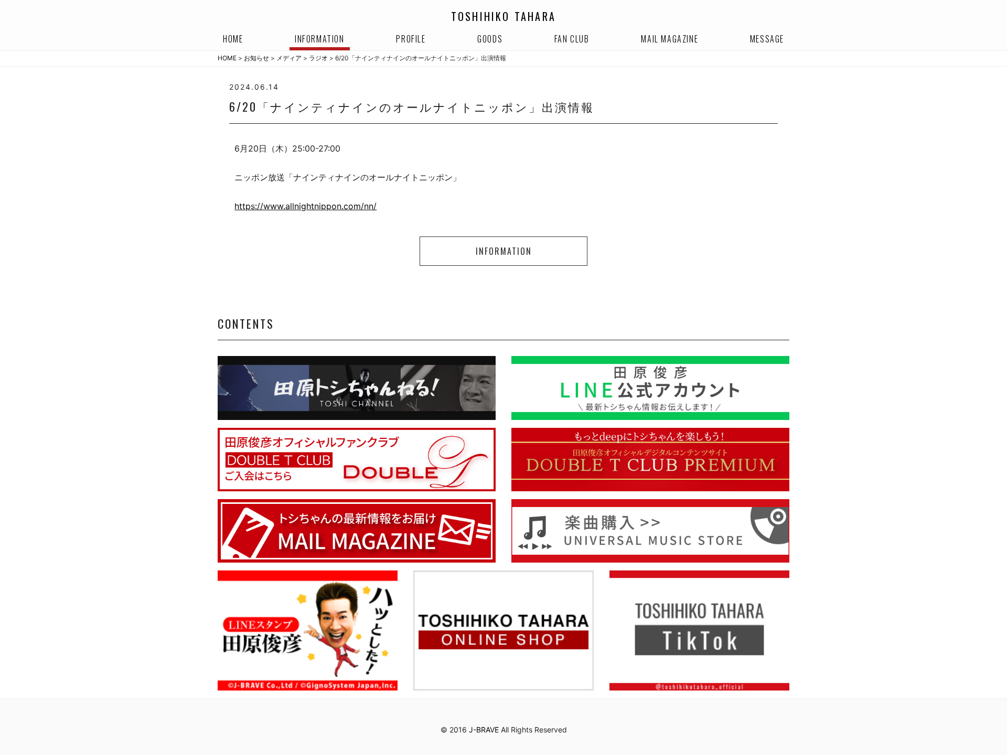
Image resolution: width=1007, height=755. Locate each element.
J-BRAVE (484, 729)
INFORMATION (320, 39)
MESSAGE (767, 39)
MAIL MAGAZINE (669, 39)
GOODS (489, 39)
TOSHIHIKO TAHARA (503, 16)
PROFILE (410, 39)
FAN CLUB (572, 39)
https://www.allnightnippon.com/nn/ (305, 206)
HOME (233, 39)
